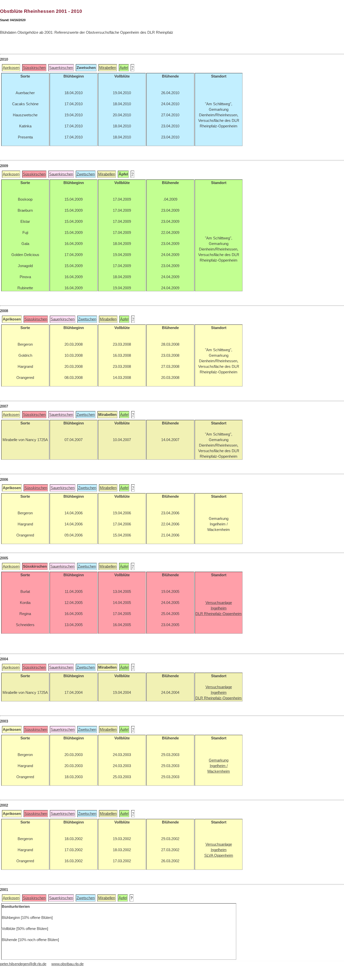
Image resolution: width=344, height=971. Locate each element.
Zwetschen (86, 174)
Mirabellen (107, 68)
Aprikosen (11, 68)
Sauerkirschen (61, 68)
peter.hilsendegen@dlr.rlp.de (23, 964)
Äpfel (124, 68)
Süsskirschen (34, 68)
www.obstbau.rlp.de (67, 964)
